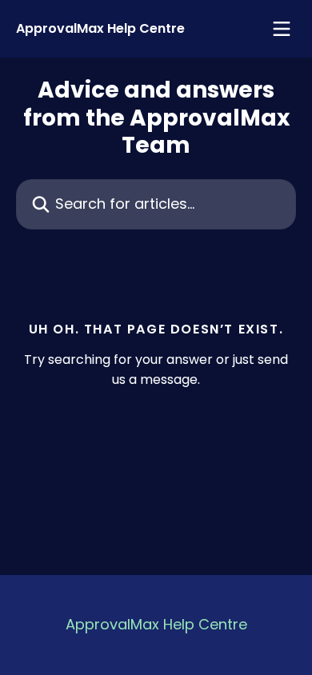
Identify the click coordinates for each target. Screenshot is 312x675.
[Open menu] (281, 28)
